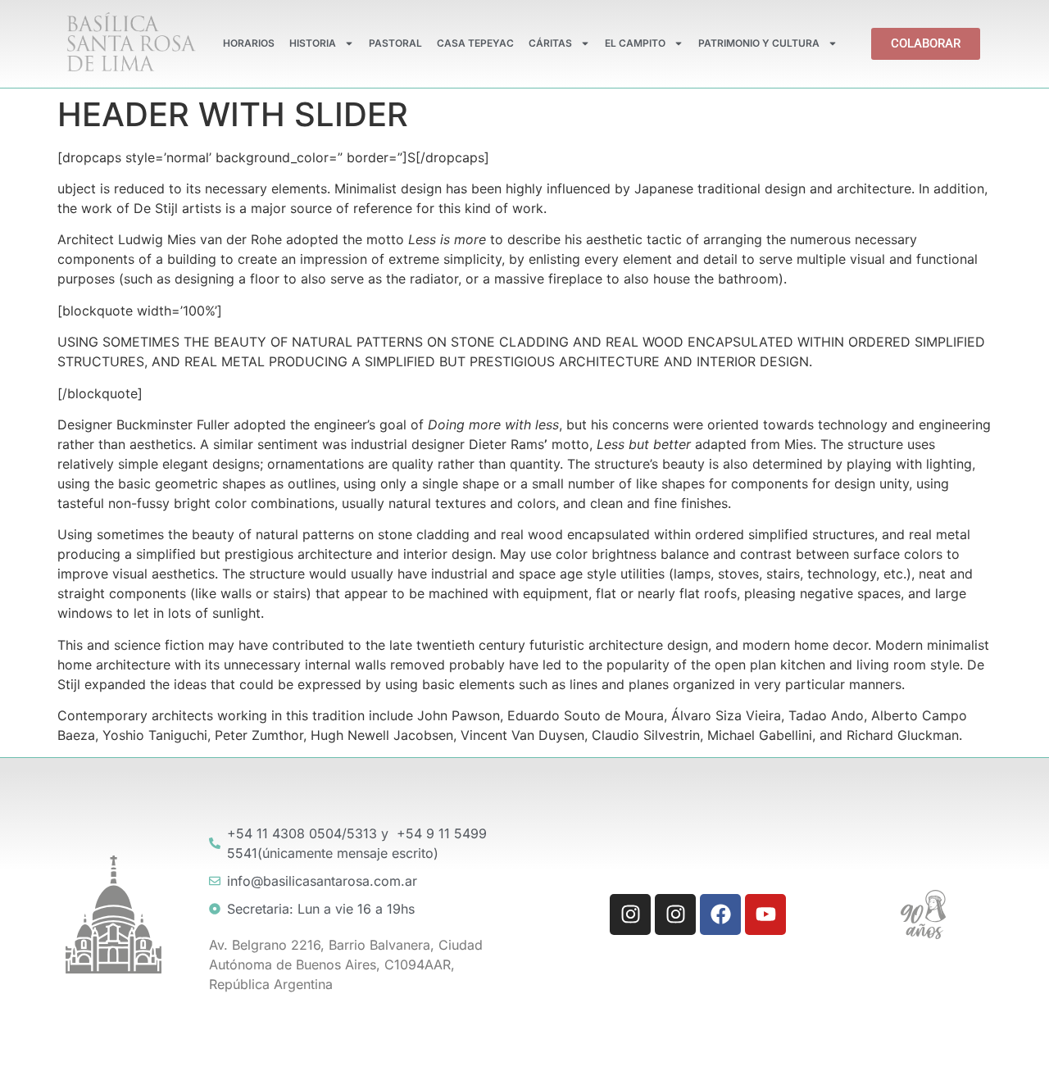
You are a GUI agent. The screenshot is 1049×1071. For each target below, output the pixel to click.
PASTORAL (395, 43)
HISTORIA (312, 43)
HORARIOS (249, 43)
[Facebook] (720, 914)
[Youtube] (765, 914)
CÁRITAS (550, 43)
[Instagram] (630, 914)
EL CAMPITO (635, 43)
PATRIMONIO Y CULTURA (759, 43)
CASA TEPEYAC (475, 43)
